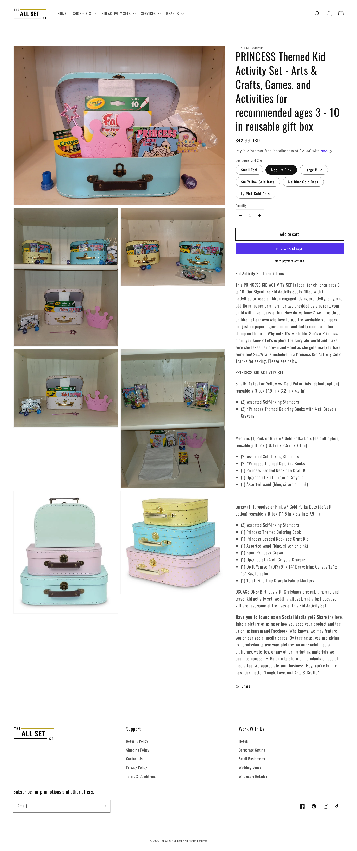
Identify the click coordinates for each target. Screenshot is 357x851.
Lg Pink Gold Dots (255, 193)
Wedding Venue (250, 767)
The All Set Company (172, 841)
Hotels (244, 741)
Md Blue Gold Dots (303, 181)
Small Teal (249, 169)
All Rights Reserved (196, 841)
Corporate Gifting (252, 750)
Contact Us (134, 758)
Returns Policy (137, 741)
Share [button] (246, 686)
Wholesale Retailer (253, 776)
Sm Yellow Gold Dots (258, 181)
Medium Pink (281, 169)
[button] (84, 13)
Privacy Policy (136, 767)
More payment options (289, 261)
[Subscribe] (104, 806)
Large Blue (313, 169)
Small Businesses (252, 758)
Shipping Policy (137, 750)
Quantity (241, 205)
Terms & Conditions (141, 776)
